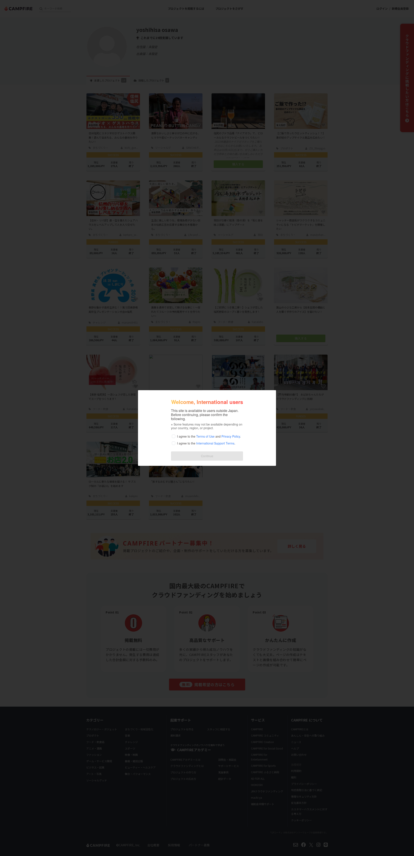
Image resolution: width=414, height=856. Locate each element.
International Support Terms (215, 443)
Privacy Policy (230, 436)
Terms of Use (205, 436)
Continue (207, 456)
